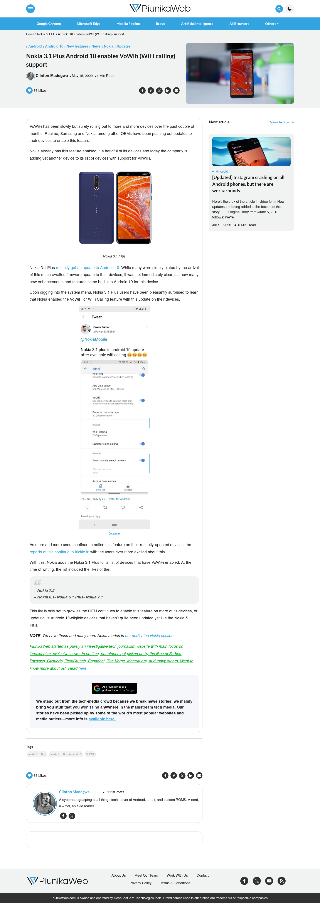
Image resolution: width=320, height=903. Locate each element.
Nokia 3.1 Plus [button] (37, 754)
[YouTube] (269, 880)
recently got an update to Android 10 (87, 267)
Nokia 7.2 (45, 590)
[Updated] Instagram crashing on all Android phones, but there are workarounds (248, 183)
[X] (257, 880)
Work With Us (177, 875)
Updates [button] (124, 46)
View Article (279, 122)
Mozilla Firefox (128, 23)
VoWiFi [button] (90, 754)
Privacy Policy (141, 883)
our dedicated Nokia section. (150, 635)
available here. (102, 719)
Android (222, 171)
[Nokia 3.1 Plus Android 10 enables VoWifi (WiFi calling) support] (240, 72)
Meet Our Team (146, 875)
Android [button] (35, 46)
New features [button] (77, 46)
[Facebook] (244, 880)
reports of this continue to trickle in (59, 551)
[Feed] (282, 880)
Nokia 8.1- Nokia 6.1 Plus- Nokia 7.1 (70, 597)
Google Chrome (49, 23)
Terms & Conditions (175, 883)
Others (270, 23)
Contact (203, 875)
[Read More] (251, 151)
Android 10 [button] (54, 46)
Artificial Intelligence (197, 23)
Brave (160, 23)
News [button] (96, 46)
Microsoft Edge (89, 23)
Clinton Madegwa (52, 75)
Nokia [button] (108, 46)
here (82, 668)
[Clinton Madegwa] (44, 804)
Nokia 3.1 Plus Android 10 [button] (66, 754)
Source (114, 533)
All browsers (239, 23)
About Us (118, 875)
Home (30, 34)
